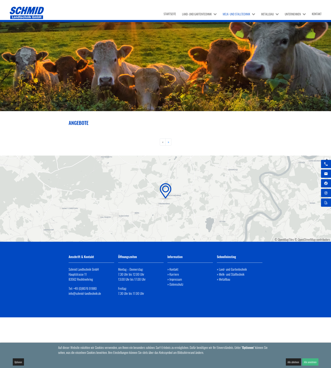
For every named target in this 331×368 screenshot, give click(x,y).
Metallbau (224, 279)
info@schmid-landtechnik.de (85, 293)
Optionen (18, 362)
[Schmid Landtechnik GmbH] (27, 12)
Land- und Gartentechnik (233, 269)
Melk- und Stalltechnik (231, 274)
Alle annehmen (310, 362)
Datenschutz (176, 284)
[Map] (165, 199)
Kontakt (173, 269)
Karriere (174, 274)
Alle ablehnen (293, 362)
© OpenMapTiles (284, 239)
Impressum (175, 279)
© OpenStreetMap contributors (312, 239)
